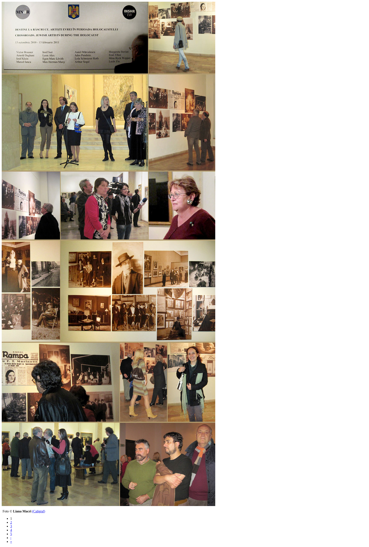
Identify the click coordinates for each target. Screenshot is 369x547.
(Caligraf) (38, 511)
